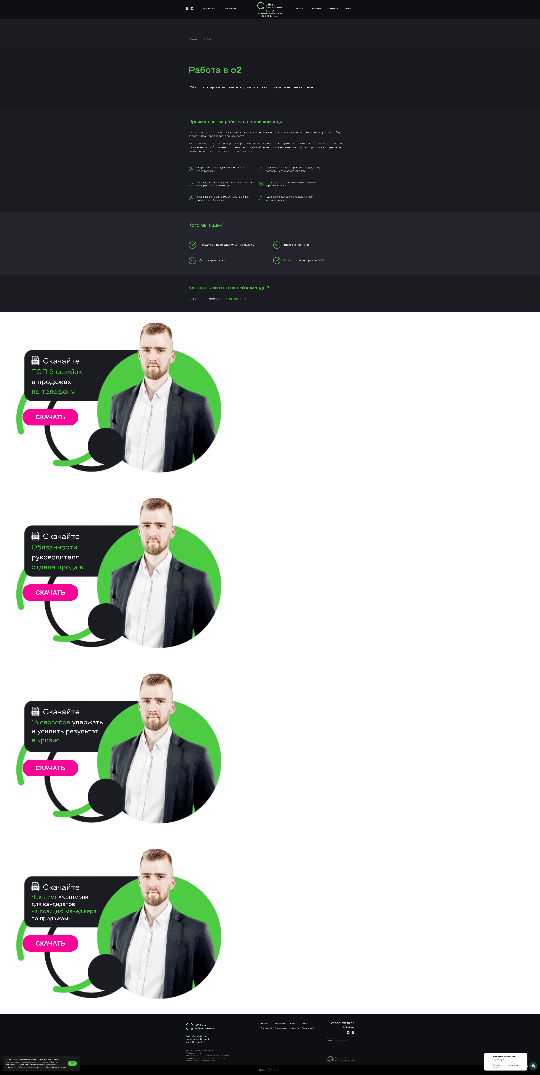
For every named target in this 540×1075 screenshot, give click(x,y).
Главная (193, 39)
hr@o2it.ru (238, 299)
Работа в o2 (209, 39)
